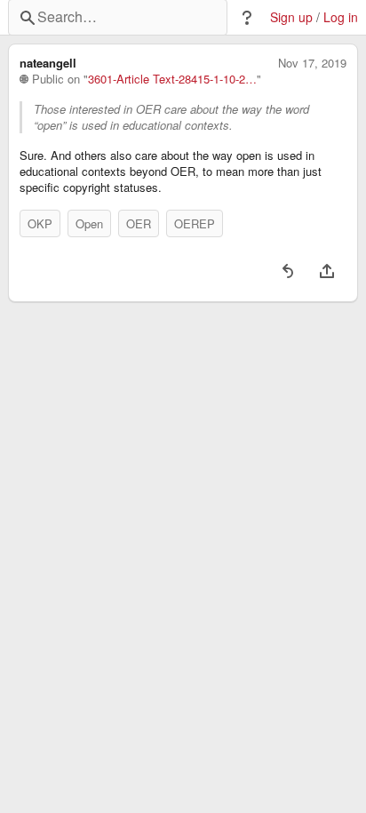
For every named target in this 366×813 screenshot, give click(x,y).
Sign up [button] (291, 17)
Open (89, 223)
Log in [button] (340, 17)
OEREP (194, 223)
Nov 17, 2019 (312, 63)
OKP (40, 223)
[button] (247, 17)
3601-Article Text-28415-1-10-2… (172, 79)
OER (138, 223)
